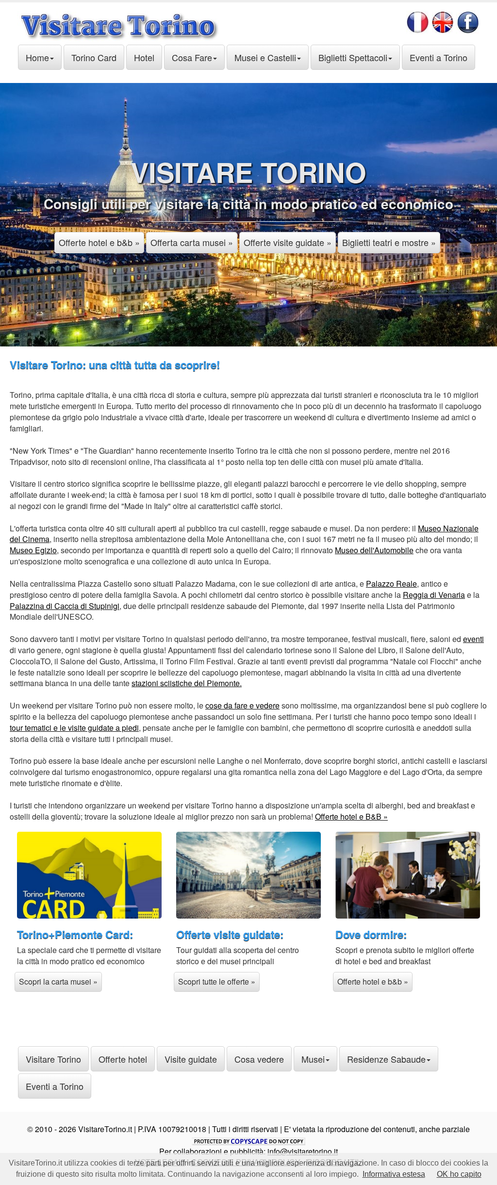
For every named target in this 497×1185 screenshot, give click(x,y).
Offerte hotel (123, 1059)
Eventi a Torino (438, 57)
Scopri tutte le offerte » (216, 981)
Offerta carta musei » (191, 242)
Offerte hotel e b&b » (99, 242)
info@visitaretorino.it (302, 1151)
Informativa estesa (394, 1174)
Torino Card (93, 57)
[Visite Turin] (418, 20)
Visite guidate (191, 1059)
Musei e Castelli (265, 57)
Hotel (144, 57)
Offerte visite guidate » (287, 242)
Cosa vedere (259, 1059)
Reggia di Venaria (434, 594)
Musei (313, 1059)
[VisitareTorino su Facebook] (468, 20)
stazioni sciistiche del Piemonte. (187, 683)
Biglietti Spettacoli (352, 57)
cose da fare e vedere (242, 705)
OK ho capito (459, 1174)
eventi (473, 638)
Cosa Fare (192, 57)
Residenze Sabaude (386, 1059)
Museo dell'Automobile (374, 550)
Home (37, 57)
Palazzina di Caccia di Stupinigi (64, 605)
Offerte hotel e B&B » (351, 816)
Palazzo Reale (391, 583)
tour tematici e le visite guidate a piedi (74, 727)
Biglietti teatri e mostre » (389, 242)
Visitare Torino (53, 1059)
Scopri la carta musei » (58, 981)
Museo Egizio (33, 550)
